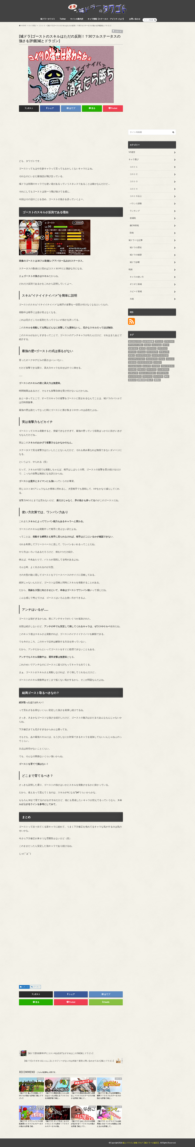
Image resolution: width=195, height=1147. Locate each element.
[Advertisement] (43, 136)
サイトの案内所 (76, 19)
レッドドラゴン (135, 376)
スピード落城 (136, 291)
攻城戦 (133, 218)
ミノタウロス (163, 369)
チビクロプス (152, 359)
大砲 (132, 299)
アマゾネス (169, 341)
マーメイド (151, 369)
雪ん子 (149, 380)
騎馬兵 (157, 380)
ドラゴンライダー (145, 362)
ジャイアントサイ (143, 355)
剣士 (166, 376)
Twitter (63, 19)
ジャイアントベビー (136, 359)
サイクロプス (152, 352)
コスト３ (25, 987)
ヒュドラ (146, 366)
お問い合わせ (134, 19)
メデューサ (133, 373)
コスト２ (134, 174)
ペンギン (132, 369)
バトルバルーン (135, 366)
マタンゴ (141, 369)
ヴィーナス (158, 376)
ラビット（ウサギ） (147, 373)
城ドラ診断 (135, 262)
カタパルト (133, 348)
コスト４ (134, 189)
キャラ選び (134, 159)
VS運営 (132, 152)
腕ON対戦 (134, 225)
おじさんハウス (135, 341)
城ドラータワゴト (47, 19)
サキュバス (164, 352)
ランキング (135, 210)
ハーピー (157, 362)
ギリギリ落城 (136, 284)
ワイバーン (147, 376)
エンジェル (156, 345)
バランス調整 (136, 203)
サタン (131, 355)
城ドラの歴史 (136, 247)
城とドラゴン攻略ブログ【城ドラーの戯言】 (141, 1143)
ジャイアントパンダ (160, 355)
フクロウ (155, 366)
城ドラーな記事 (136, 240)
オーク (165, 345)
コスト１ (134, 167)
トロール (132, 362)
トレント (170, 359)
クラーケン (151, 348)
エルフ (147, 345)
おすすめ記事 (148, 341)
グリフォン (162, 348)
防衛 (132, 232)
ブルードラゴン (168, 366)
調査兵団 (141, 380)
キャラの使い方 (137, 277)
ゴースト (36, 987)
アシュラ (159, 341)
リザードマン (162, 373)
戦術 (131, 269)
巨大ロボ (132, 380)
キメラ (142, 348)
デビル (161, 359)
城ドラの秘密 (136, 254)
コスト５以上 (136, 196)
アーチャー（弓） (136, 345)
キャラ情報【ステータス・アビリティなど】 (106, 19)
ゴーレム (141, 352)
